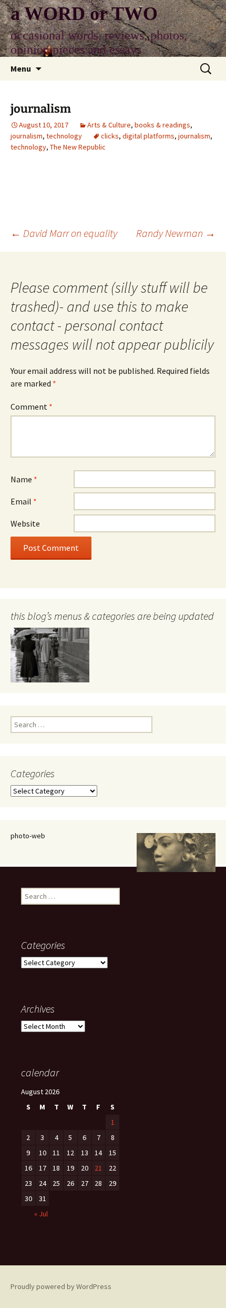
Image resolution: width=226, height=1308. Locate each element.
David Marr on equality (64, 233)
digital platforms (148, 136)
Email (24, 501)
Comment (32, 406)
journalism (27, 136)
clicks (110, 136)
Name (24, 479)
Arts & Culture (109, 125)
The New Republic (78, 147)
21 (98, 1168)
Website (25, 523)
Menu (21, 68)
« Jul (41, 1213)
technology (64, 136)
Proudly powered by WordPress (61, 1286)
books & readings (162, 125)
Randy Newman (175, 233)
